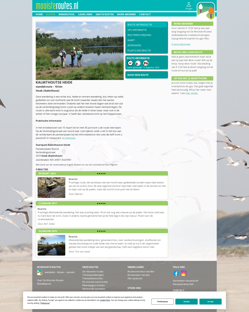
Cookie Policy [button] (105, 300)
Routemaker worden (139, 275)
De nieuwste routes (92, 271)
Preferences (162, 302)
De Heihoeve (68, 138)
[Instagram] (183, 273)
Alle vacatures (135, 278)
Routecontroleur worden (141, 271)
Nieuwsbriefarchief (183, 284)
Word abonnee (126, 14)
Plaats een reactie (139, 50)
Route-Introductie (140, 24)
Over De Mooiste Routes (50, 280)
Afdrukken (134, 45)
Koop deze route (138, 75)
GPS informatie (137, 29)
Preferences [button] (45, 303)
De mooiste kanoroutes (95, 281)
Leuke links (85, 14)
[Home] (39, 272)
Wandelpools (44, 283)
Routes (50, 14)
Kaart (131, 40)
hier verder (192, 93)
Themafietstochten (92, 278)
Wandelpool (67, 14)
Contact (145, 14)
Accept (210, 302)
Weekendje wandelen (93, 288)
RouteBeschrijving (139, 35)
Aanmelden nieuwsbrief (185, 280)
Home (39, 14)
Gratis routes (105, 14)
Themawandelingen (93, 275)
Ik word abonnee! (180, 44)
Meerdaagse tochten (93, 285)
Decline (187, 302)
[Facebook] (176, 273)
